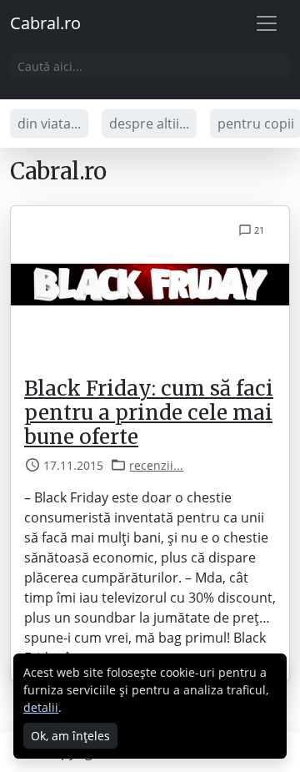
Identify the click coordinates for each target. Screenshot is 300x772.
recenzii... (156, 465)
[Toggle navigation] (266, 23)
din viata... (49, 123)
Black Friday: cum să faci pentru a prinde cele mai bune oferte (148, 413)
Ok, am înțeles (70, 736)
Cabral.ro (45, 23)
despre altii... (149, 123)
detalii (40, 707)
